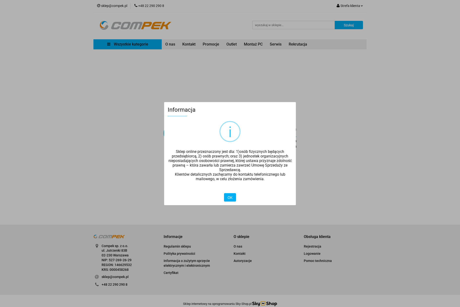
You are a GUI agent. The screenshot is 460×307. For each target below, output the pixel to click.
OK (230, 197)
